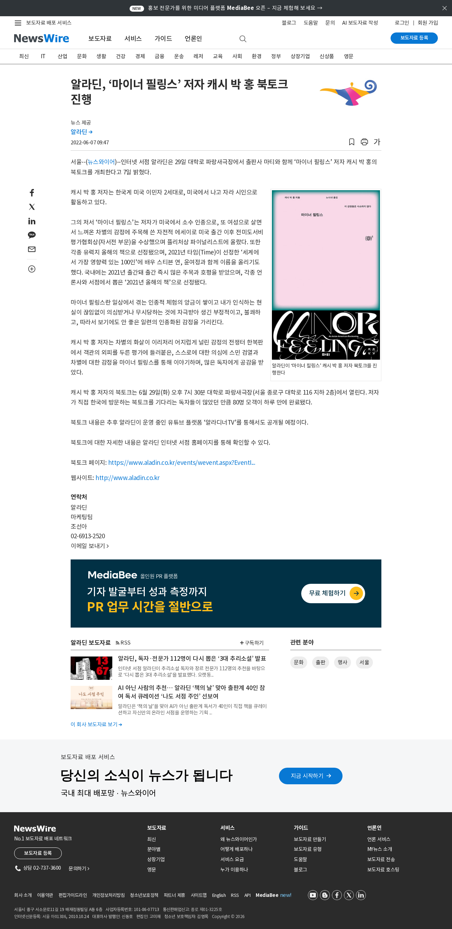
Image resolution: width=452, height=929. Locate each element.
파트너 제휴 (174, 895)
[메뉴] (19, 23)
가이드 (163, 39)
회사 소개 (23, 895)
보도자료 (100, 39)
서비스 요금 (232, 859)
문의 (330, 22)
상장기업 (300, 56)
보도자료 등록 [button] (38, 853)
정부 (276, 56)
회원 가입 (428, 22)
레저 (198, 56)
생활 (101, 56)
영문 (348, 56)
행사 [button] (342, 662)
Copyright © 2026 (228, 916)
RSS (125, 642)
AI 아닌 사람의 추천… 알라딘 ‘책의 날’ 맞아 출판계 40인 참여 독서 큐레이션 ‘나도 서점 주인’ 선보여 (191, 692)
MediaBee (267, 895)
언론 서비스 (379, 839)
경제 (140, 56)
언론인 (193, 39)
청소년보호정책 (144, 895)
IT (43, 56)
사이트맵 (199, 895)
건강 (120, 56)
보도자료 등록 (414, 38)
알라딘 (82, 132)
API (247, 895)
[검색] (243, 39)
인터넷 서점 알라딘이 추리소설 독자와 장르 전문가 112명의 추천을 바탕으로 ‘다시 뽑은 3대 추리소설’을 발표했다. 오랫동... (191, 671)
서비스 (133, 39)
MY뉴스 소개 (379, 849)
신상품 (327, 56)
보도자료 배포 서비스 (49, 22)
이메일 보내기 (90, 546)
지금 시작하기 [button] (307, 775)
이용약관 (45, 895)
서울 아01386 (54, 916)
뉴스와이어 (101, 162)
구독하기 (254, 643)
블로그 (289, 22)
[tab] (181, 827)
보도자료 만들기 (310, 839)
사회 (237, 56)
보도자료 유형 (308, 849)
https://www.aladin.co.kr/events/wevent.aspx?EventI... (181, 463)
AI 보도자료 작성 (360, 22)
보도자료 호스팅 (383, 870)
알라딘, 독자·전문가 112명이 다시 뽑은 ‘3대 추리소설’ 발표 (192, 659)
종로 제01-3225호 (206, 909)
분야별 (154, 849)
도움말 (311, 22)
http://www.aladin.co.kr (127, 478)
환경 (256, 56)
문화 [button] (298, 662)
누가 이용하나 (234, 870)
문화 (82, 56)
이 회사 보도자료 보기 (96, 724)
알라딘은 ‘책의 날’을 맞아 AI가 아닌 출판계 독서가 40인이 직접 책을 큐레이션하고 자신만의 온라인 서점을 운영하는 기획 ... (192, 709)
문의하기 (79, 868)
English (219, 895)
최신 (24, 56)
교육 (217, 56)
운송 (179, 56)
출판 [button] (320, 662)
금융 (159, 56)
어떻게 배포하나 (236, 849)
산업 (62, 56)
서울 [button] (364, 662)
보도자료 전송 (381, 859)
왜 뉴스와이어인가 (238, 839)
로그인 (402, 22)
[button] (351, 142)
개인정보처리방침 (108, 895)
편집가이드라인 (73, 895)
